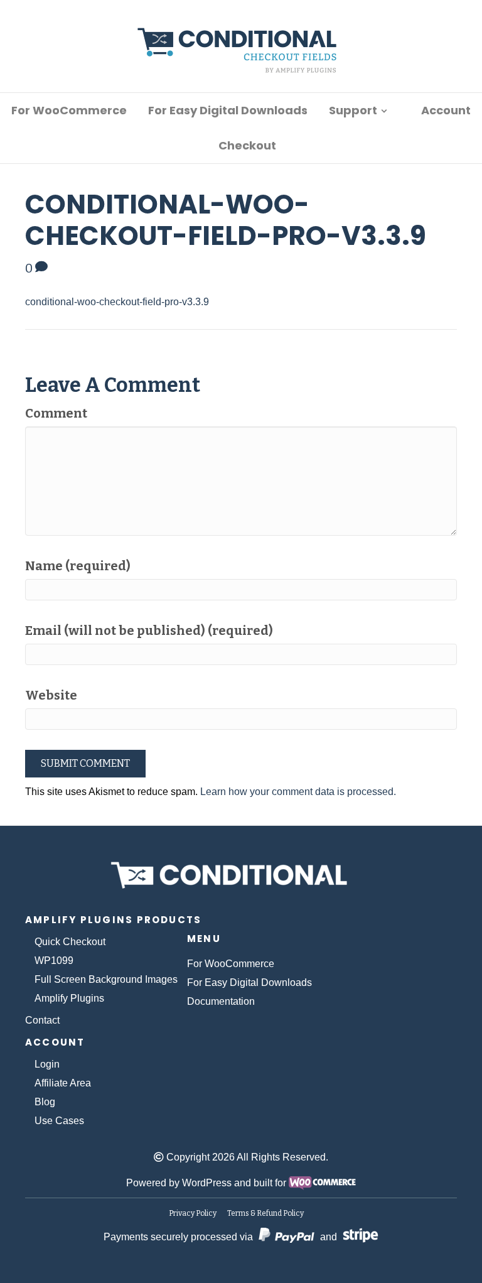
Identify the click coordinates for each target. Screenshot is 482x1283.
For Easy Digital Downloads (228, 110)
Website (51, 695)
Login (47, 1064)
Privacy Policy (193, 1213)
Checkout (247, 145)
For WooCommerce (69, 110)
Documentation (221, 1001)
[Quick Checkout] (241, 873)
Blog (45, 1101)
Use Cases (59, 1120)
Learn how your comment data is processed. (298, 791)
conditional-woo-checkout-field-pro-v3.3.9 (117, 301)
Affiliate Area (63, 1083)
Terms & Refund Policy (265, 1213)
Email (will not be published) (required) (149, 630)
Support (353, 110)
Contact (42, 1020)
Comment (56, 413)
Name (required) (78, 565)
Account (446, 110)
